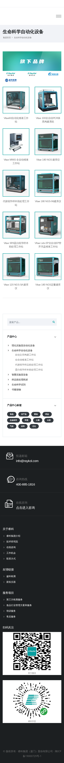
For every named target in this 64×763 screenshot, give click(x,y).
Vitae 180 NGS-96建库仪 (48, 201)
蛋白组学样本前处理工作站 (29, 369)
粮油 (36, 414)
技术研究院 (12, 541)
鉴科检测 (11, 576)
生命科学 (13, 420)
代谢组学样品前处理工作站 (29, 364)
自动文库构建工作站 (25, 354)
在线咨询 (11, 547)
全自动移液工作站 (24, 359)
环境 (26, 420)
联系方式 (11, 558)
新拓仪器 (11, 581)
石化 (34, 426)
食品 (12, 414)
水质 (49, 420)
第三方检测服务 (14, 599)
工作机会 (11, 552)
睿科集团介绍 (13, 535)
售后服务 (11, 616)
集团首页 (7, 37)
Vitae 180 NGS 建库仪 (48, 159)
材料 (23, 426)
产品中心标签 (14, 405)
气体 (12, 426)
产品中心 (12, 336)
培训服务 (11, 610)
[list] (9, 345)
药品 (47, 414)
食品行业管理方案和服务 (19, 605)
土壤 (37, 420)
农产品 (23, 414)
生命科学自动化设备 (23, 37)
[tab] (32, 336)
